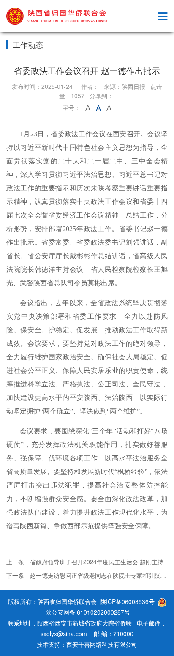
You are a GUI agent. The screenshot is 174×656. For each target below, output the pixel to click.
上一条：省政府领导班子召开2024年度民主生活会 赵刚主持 (84, 561)
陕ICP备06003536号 (127, 601)
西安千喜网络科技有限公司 (101, 644)
